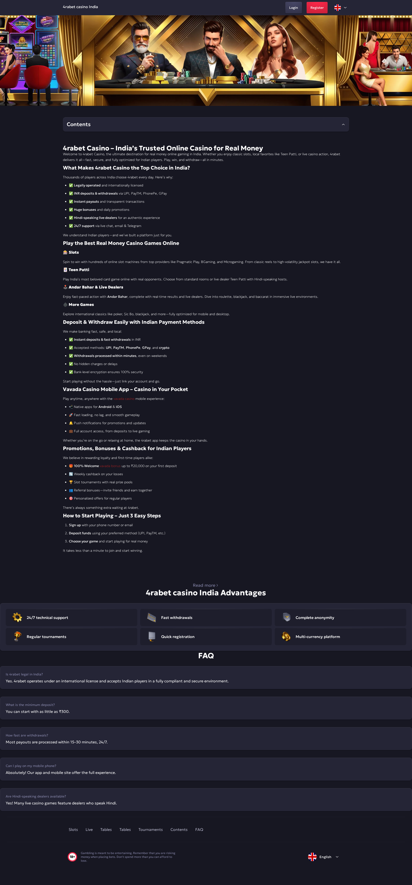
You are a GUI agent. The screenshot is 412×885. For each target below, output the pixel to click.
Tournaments (151, 829)
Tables (106, 829)
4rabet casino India (80, 6)
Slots (73, 829)
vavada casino (123, 398)
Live (89, 829)
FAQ (199, 829)
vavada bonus (110, 466)
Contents (179, 829)
